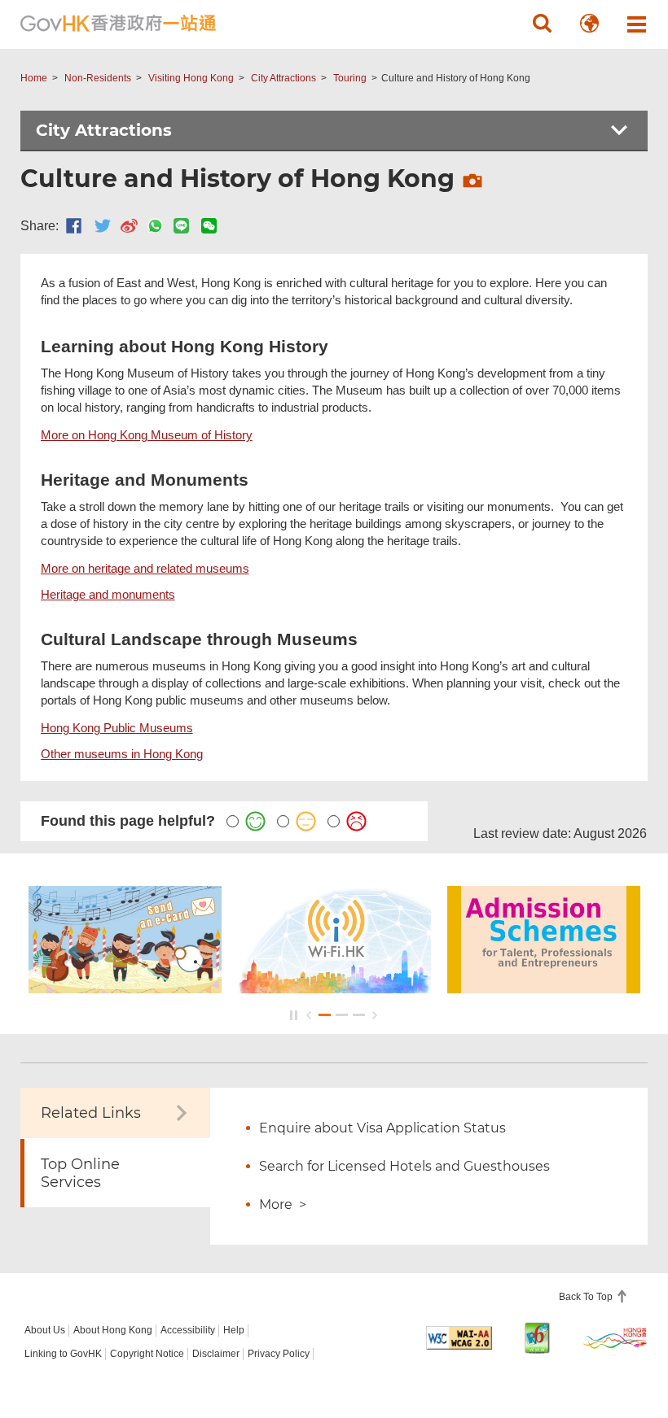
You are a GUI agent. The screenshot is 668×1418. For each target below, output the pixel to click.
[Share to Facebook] (73, 225)
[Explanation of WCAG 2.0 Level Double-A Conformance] (459, 1337)
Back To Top (587, 1296)
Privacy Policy (279, 1353)
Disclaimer (216, 1353)
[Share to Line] (181, 225)
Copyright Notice (147, 1353)
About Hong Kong (112, 1330)
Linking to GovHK (63, 1353)
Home (33, 78)
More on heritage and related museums (145, 568)
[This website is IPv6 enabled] (537, 1338)
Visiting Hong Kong (191, 78)
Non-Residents (97, 78)
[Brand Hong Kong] (615, 1337)
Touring (350, 78)
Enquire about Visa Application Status (382, 1128)
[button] (541, 23)
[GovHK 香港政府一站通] (118, 23)
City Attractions (283, 78)
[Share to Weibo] (129, 226)
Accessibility (187, 1330)
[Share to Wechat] (209, 225)
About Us (44, 1330)
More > (282, 1204)
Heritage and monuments (108, 594)
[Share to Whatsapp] (155, 225)
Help (233, 1330)
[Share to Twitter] (102, 226)
